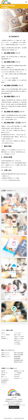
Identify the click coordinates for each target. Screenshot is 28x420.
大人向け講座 (16, 342)
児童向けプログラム (5, 352)
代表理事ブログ (4, 338)
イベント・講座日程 (5, 334)
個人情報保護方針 (5, 380)
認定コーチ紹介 (17, 334)
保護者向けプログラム (5, 356)
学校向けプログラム (18, 340)
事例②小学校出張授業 (18, 354)
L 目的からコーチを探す (19, 336)
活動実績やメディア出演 (19, 370)
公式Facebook (17, 374)
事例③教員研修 (17, 356)
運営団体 (3, 370)
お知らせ (3, 332)
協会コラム (3, 336)
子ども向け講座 (17, 343)
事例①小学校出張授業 (18, 352)
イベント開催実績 (17, 372)
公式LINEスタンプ (17, 378)
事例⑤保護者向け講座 (18, 360)
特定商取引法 (4, 381)
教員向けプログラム (5, 354)
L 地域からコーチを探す (19, 338)
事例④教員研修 (17, 358)
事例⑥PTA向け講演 (18, 362)
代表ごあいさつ (4, 372)
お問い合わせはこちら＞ (14, 407)
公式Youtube (16, 376)
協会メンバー (4, 376)
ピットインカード (5, 378)
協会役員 (3, 374)
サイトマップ (4, 383)
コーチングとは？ (17, 332)
